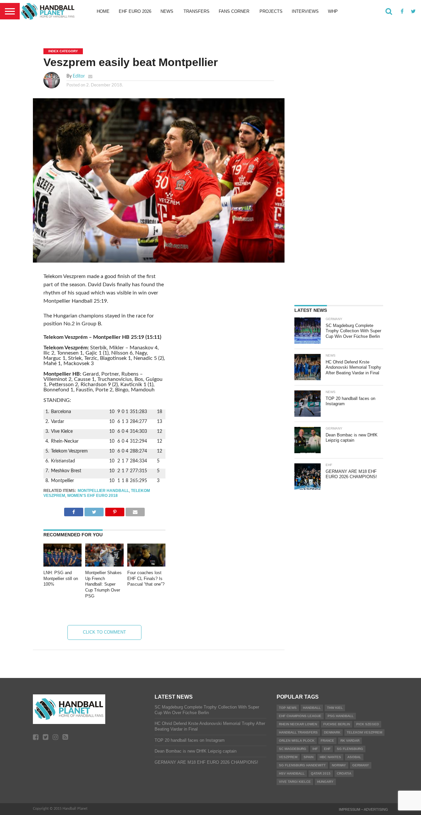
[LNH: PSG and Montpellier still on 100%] (62, 565)
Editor (79, 76)
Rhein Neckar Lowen (298, 724)
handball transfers (298, 732)
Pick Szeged (367, 724)
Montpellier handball (103, 490)
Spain (308, 757)
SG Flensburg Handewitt (302, 765)
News (167, 11)
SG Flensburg (350, 749)
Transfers (197, 11)
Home (103, 11)
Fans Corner (234, 11)
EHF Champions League (300, 716)
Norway (339, 765)
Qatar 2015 (321, 773)
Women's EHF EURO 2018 (92, 495)
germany (360, 765)
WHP (333, 11)
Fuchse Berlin (336, 724)
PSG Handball (341, 716)
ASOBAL (354, 757)
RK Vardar (349, 740)
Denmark (332, 732)
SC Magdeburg (292, 749)
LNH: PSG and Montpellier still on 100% (60, 578)
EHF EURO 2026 (135, 11)
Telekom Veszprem (364, 732)
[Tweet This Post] (94, 510)
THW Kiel (335, 708)
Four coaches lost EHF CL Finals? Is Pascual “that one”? (145, 578)
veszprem (288, 757)
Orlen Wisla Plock (296, 740)
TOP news (288, 708)
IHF (315, 749)
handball (312, 708)
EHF (327, 749)
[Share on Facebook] (73, 510)
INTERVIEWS (305, 11)
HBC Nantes (330, 757)
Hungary (325, 781)
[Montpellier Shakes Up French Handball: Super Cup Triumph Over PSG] (104, 565)
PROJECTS (271, 11)
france (327, 740)
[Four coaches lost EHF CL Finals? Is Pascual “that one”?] (146, 565)
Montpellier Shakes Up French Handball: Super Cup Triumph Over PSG (103, 584)
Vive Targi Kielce (295, 781)
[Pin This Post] (114, 510)
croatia (344, 773)
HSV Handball (292, 773)
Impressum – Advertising (363, 809)
